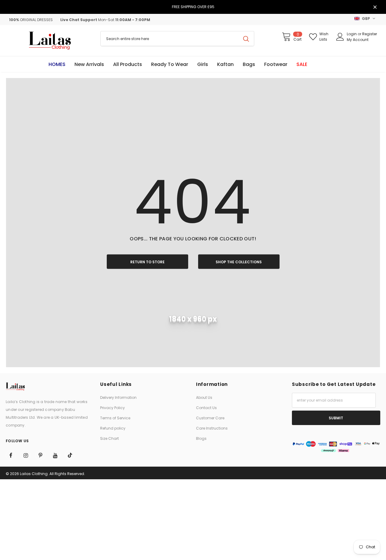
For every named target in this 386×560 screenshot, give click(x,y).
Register (369, 33)
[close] (375, 8)
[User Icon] (340, 37)
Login (352, 33)
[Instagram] (26, 455)
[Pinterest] (40, 455)
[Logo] (50, 40)
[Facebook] (11, 455)
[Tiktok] (70, 455)
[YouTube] (55, 455)
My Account (358, 39)
